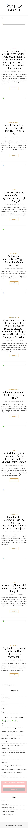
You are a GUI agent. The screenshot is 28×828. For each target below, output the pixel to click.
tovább (14, 88)
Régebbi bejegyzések (9, 685)
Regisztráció (4, 800)
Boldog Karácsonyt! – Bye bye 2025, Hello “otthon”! (14, 395)
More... (15, 253)
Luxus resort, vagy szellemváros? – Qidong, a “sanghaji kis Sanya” (14, 197)
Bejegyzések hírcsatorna (7, 807)
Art (11, 253)
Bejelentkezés (5, 804)
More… (3, 701)
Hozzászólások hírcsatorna (8, 811)
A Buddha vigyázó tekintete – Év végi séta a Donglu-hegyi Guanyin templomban (14, 457)
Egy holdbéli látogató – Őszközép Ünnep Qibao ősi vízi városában (14, 652)
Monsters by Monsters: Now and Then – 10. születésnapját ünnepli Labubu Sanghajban (14, 522)
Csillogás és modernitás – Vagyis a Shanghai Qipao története (14, 260)
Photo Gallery (5, 705)
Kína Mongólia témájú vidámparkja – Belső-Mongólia (14, 588)
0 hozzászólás (20, 71)
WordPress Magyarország (8, 814)
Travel (14, 48)
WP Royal (20, 825)
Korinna (7, 71)
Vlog (2, 712)
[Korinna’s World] (14, 8)
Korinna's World (14, 122)
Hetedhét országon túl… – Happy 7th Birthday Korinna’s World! (14, 129)
